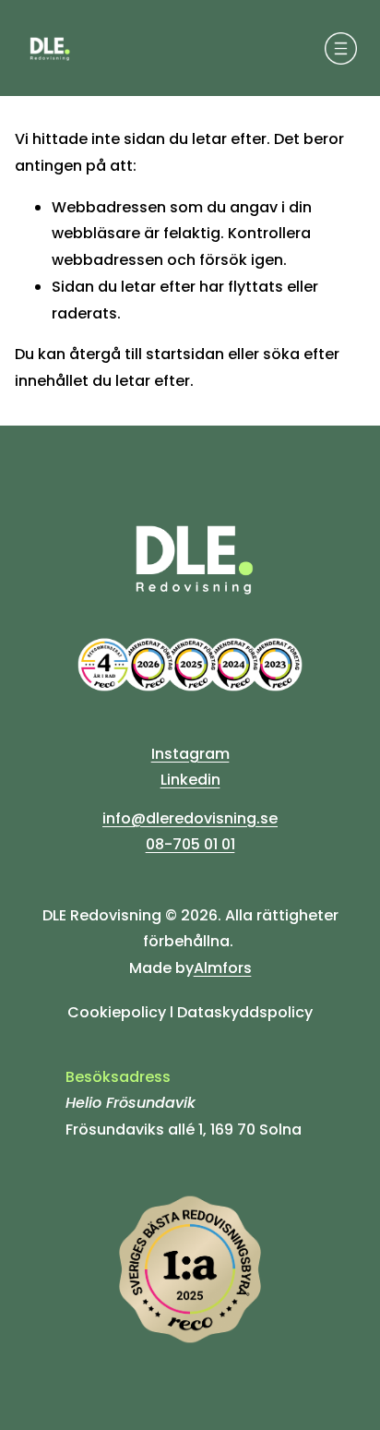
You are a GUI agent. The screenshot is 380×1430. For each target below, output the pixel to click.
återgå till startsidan (146, 354)
